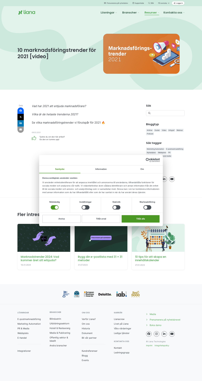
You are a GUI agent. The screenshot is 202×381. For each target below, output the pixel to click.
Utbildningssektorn (59, 323)
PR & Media (23, 328)
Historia (86, 328)
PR (169, 152)
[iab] (121, 294)
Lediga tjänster (121, 333)
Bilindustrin (55, 318)
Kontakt (118, 347)
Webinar (180, 130)
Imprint (149, 345)
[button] (109, 12)
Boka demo (155, 325)
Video (164, 130)
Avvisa (61, 219)
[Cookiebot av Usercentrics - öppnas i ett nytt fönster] (148, 160)
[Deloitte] (105, 294)
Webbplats (162, 152)
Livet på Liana (121, 323)
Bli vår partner (89, 337)
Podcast (150, 134)
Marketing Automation (155, 149)
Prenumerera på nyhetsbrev (117, 3)
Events (85, 360)
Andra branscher (58, 345)
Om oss (86, 323)
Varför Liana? (89, 319)
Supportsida (139, 3)
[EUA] (89, 294)
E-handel (22, 337)
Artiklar (149, 130)
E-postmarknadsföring (174, 149)
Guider (157, 130)
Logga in (179, 3)
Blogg (85, 355)
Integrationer (24, 350)
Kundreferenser (89, 350)
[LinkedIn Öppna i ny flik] (164, 179)
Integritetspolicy (162, 345)
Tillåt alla (140, 219)
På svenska (162, 3)
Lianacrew (119, 319)
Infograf (171, 130)
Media (153, 314)
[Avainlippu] (65, 294)
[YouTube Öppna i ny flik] (172, 179)
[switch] (85, 207)
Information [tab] (101, 169)
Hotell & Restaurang (60, 328)
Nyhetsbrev (151, 152)
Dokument (87, 333)
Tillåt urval (101, 219)
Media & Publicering (60, 332)
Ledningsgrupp (121, 352)
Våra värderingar (122, 328)
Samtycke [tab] (60, 169)
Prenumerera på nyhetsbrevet (165, 319)
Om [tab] (142, 169)
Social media (166, 156)
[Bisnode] (77, 294)
